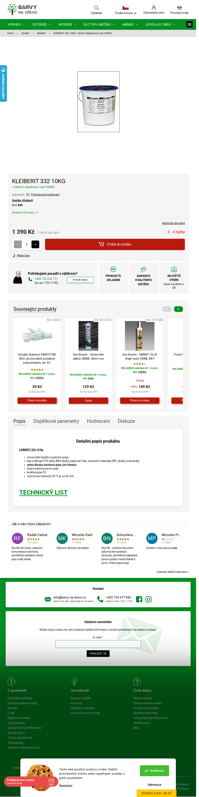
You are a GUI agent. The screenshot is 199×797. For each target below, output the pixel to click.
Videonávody (16, 742)
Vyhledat (96, 12)
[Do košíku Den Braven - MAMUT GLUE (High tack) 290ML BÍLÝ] (139, 401)
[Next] (178, 309)
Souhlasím (157, 770)
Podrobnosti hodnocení (45, 194)
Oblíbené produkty (19, 718)
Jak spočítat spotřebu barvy (25, 727)
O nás (11, 712)
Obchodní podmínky (20, 698)
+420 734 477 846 (118, 597)
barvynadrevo (148, 599)
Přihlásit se (98, 653)
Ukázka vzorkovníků (145, 712)
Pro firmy (76, 703)
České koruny (124, 12)
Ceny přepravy (16, 722)
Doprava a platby (81, 698)
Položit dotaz (80, 279)
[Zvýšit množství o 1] (35, 244)
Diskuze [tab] (126, 421)
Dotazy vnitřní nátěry (146, 708)
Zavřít (33, 255)
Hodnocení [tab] (98, 421)
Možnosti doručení (173, 223)
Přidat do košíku (119, 244)
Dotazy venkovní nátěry (147, 703)
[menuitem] (16, 24)
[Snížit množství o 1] (18, 244)
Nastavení (65, 785)
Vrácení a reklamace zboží (24, 747)
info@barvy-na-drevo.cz (69, 597)
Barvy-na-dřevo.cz (139, 599)
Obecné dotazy (142, 698)
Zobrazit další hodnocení (172, 571)
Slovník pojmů (16, 732)
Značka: (22, 200)
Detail (88, 400)
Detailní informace (23, 212)
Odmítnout (154, 784)
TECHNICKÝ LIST (43, 492)
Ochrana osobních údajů (22, 703)
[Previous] (166, 309)
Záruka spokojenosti (20, 737)
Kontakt (12, 708)
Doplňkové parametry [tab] (56, 421)
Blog (136, 727)
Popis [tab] (19, 421)
